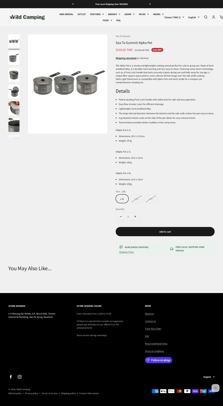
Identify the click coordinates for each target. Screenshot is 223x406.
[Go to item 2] (14, 58)
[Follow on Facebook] (10, 376)
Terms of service (50, 393)
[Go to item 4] (14, 92)
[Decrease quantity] (121, 216)
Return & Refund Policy (156, 343)
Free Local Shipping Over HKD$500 (111, 4)
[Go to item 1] (14, 41)
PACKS (142, 14)
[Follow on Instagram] (19, 376)
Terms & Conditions (154, 351)
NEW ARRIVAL (66, 14)
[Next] (150, 4)
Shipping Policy (126, 251)
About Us (149, 313)
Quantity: (120, 208)
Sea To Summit (123, 36)
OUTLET (82, 14)
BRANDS (112, 14)
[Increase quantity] (135, 216)
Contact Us (150, 321)
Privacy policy (31, 393)
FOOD (106, 20)
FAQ (118, 20)
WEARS (156, 14)
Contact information (89, 393)
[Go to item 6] (14, 125)
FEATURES (95, 14)
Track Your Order (153, 328)
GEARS (127, 14)
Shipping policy (68, 393)
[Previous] (73, 4)
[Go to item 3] (14, 75)
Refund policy (14, 393)
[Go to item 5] (14, 108)
